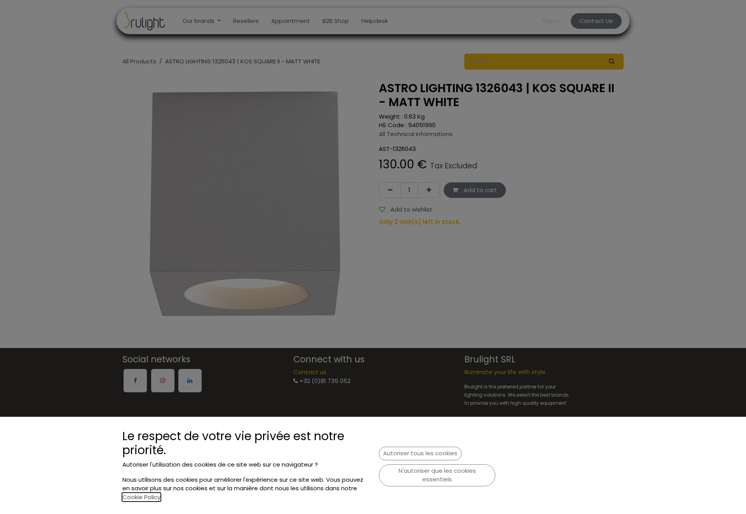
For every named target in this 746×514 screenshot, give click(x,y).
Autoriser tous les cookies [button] (420, 453)
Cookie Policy (141, 497)
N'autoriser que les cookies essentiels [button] (437, 475)
